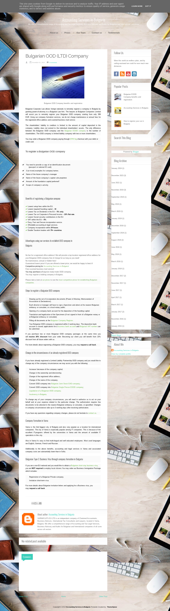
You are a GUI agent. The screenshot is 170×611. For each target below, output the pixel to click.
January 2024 (116, 168)
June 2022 (115, 183)
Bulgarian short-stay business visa (84, 466)
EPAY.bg (73, 139)
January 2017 (116, 312)
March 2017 (115, 305)
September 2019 (117, 197)
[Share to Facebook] (40, 503)
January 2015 (116, 326)
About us (54, 33)
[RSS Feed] (122, 74)
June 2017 (115, 290)
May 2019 (115, 204)
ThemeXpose (112, 607)
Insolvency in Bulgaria (37, 394)
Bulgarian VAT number (88, 326)
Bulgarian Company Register (62, 320)
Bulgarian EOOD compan (75, 131)
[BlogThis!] (35, 503)
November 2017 (117, 283)
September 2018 (117, 233)
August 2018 (116, 240)
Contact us (97, 33)
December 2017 (117, 276)
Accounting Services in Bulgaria (83, 20)
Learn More (137, 6)
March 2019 (115, 211)
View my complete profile (121, 354)
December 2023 (117, 175)
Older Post (103, 596)
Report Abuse (116, 335)
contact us (92, 413)
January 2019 (116, 218)
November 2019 (117, 190)
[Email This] (32, 503)
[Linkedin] (134, 74)
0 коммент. (53, 62)
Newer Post (23, 596)
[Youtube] (128, 74)
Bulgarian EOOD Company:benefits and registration (132, 97)
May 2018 (115, 254)
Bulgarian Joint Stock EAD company (65, 384)
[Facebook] (116, 74)
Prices (67, 33)
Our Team (81, 33)
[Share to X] (38, 503)
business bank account (67, 326)
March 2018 (115, 261)
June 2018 (115, 247)
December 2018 (117, 226)
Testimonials (114, 33)
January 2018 (116, 269)
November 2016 (117, 319)
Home (63, 596)
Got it (148, 6)
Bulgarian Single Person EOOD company (67, 387)
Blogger (136, 152)
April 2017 (115, 297)
